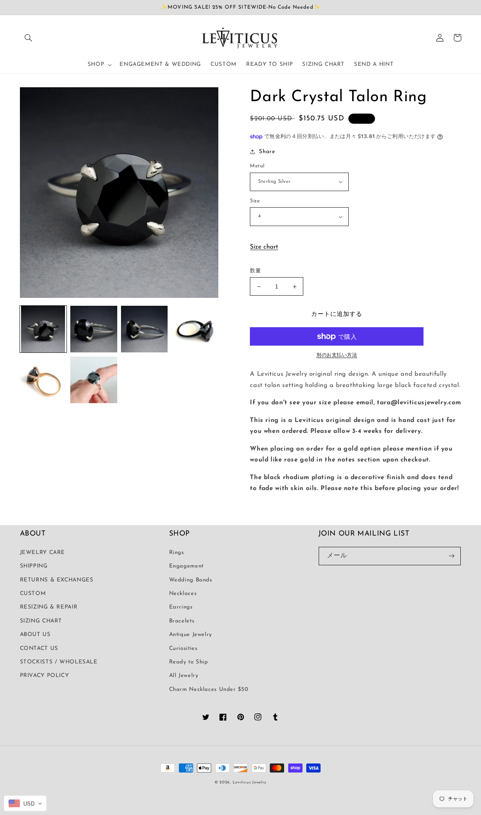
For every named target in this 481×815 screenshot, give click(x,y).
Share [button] (267, 152)
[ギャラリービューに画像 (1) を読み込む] (43, 329)
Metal (257, 166)
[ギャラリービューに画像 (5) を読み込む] (43, 380)
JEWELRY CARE (42, 552)
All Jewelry (183, 675)
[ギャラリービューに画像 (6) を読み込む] (93, 380)
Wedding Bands (190, 580)
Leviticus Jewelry (250, 782)
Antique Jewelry (190, 634)
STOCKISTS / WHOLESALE (59, 662)
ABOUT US (35, 634)
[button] (28, 37)
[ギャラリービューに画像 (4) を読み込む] (195, 329)
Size (255, 201)
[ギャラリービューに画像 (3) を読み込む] (144, 329)
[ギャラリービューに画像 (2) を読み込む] (93, 329)
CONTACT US (39, 648)
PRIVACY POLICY (44, 675)
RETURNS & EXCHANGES (57, 580)
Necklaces (183, 593)
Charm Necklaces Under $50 (208, 689)
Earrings (181, 607)
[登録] (451, 556)
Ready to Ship (188, 662)
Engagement (186, 566)
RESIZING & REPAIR (49, 607)
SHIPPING (34, 566)
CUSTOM (33, 593)
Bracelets (182, 621)
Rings (176, 552)
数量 (255, 271)
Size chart (264, 247)
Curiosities (183, 648)
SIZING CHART (41, 621)
